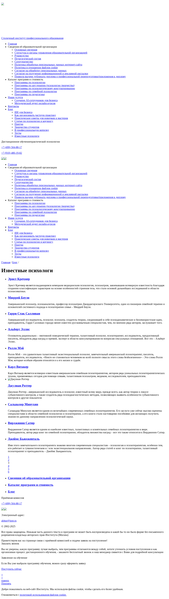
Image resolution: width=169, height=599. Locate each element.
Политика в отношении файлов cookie (36, 67)
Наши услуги (15, 97)
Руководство (22, 55)
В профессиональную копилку (32, 130)
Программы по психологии (30, 82)
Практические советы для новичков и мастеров (41, 118)
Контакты (13, 106)
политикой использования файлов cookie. (43, 594)
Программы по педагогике (30, 94)
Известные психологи (27, 136)
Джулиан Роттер (20, 385)
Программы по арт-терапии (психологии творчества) (44, 85)
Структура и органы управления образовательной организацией (51, 52)
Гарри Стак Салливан (24, 313)
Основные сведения (26, 49)
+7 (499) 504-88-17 (11, 147)
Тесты (18, 133)
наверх (5, 580)
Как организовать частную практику (35, 115)
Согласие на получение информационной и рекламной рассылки (51, 73)
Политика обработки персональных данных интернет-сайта (48, 64)
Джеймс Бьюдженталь (24, 439)
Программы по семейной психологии (36, 91)
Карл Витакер (18, 366)
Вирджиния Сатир (21, 423)
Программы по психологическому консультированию (45, 88)
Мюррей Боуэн (18, 297)
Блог (10, 109)
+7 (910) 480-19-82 (11, 152)
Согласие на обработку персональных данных (41, 70)
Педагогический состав (28, 58)
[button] (84, 13)
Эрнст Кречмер (19, 279)
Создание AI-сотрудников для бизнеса (36, 100)
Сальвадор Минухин (23, 404)
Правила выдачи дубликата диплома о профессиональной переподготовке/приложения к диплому (70, 76)
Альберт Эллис (19, 329)
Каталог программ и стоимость (30, 485)
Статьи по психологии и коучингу (34, 121)
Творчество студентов (27, 127)
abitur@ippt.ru (9, 520)
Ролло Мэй (16, 348)
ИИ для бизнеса (23, 112)
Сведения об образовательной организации (39, 478)
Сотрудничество (24, 61)
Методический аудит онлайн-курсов (35, 103)
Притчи (19, 124)
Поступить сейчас (11, 569)
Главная (12, 43)
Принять (6, 583)
